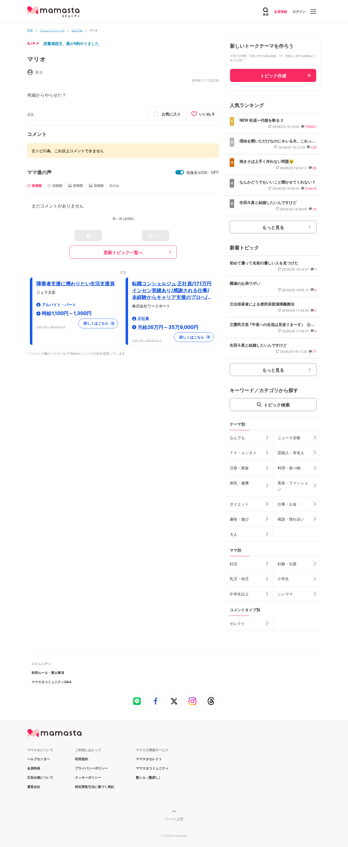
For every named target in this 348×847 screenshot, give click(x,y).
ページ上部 (174, 818)
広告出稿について (40, 777)
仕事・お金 (287, 504)
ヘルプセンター (38, 758)
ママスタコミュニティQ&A (52, 681)
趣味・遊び (239, 519)
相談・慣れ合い (291, 519)
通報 (30, 114)
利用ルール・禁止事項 (48, 672)
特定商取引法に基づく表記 (94, 786)
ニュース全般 (289, 437)
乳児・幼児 (239, 578)
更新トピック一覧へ (123, 252)
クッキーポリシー (88, 777)
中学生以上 (239, 594)
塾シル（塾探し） (149, 777)
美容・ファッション (293, 485)
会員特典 (33, 768)
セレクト (237, 623)
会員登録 (280, 11)
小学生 (283, 578)
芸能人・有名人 (291, 452)
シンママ (285, 594)
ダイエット (239, 504)
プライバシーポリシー (91, 768)
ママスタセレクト (149, 758)
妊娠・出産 (287, 563)
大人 (233, 534)
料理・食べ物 (289, 467)
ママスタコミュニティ (152, 768)
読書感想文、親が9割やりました (71, 43)
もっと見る (273, 227)
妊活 (233, 563)
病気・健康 (239, 482)
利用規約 (81, 758)
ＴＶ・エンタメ (243, 452)
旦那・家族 (239, 467)
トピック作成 (273, 75)
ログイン (299, 11)
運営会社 (33, 786)
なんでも (237, 437)
